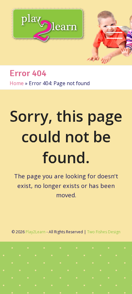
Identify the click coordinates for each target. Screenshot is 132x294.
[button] (114, 32)
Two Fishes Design (103, 232)
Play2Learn (35, 232)
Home (17, 83)
